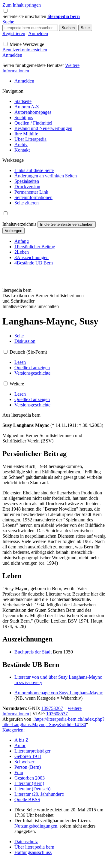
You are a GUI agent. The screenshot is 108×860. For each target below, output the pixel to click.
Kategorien (12, 729)
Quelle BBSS (27, 799)
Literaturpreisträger (32, 750)
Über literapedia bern (34, 846)
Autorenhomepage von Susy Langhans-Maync (58, 692)
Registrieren (13, 33)
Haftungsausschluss (33, 852)
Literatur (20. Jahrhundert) (39, 794)
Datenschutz (26, 841)
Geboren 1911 (27, 756)
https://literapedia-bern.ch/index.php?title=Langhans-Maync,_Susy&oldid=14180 (53, 722)
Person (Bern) (27, 767)
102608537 (57, 713)
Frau (18, 772)
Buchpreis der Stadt (33, 651)
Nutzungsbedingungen (35, 825)
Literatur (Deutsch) (32, 788)
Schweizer (24, 761)
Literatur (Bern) (29, 783)
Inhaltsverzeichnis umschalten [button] (30, 306)
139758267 (52, 708)
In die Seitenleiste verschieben (66, 224)
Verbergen (13, 230)
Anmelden (38, 33)
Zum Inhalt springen (21, 5)
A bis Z (21, 740)
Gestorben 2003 (29, 777)
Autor (20, 745)
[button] (24, 16)
